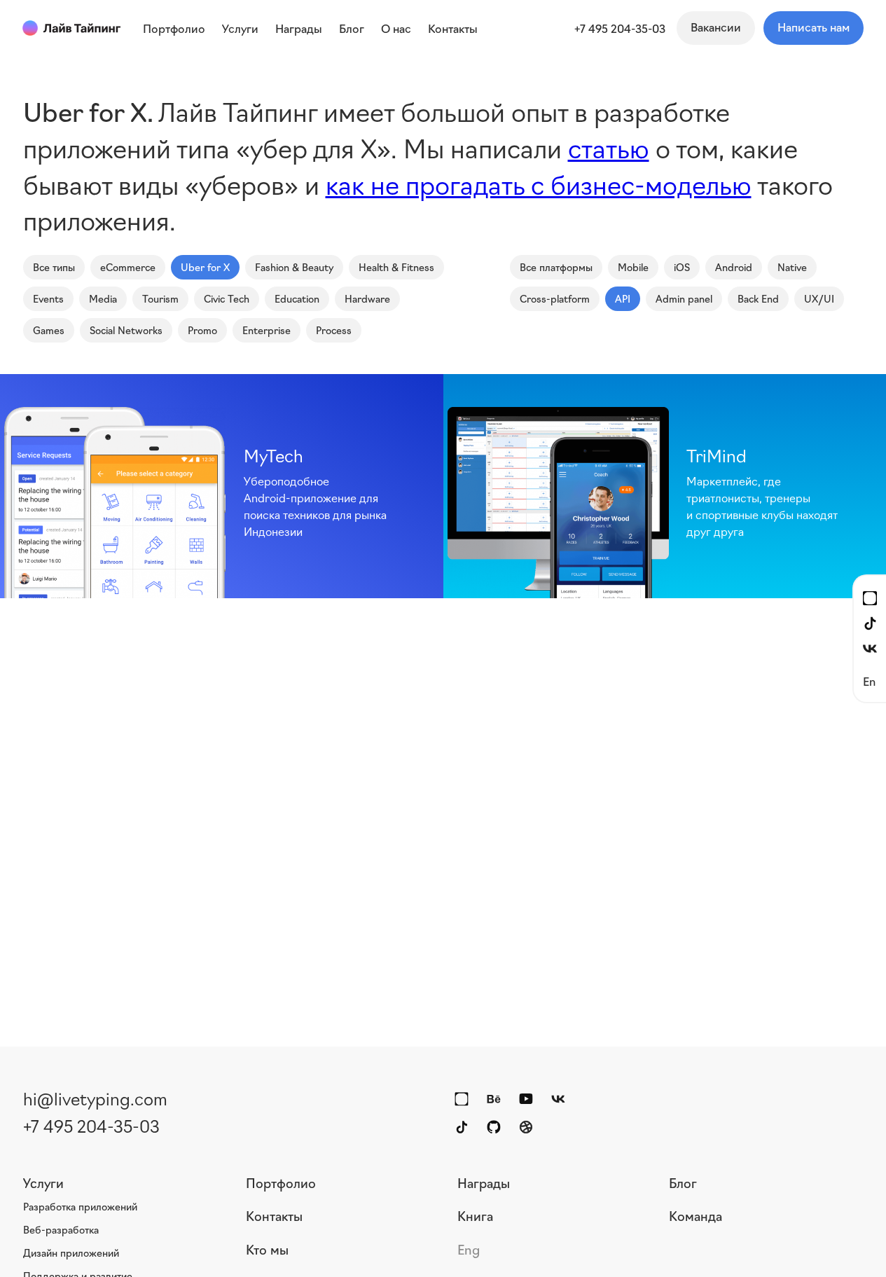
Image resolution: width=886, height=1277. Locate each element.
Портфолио (281, 1182)
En (869, 680)
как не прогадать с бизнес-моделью (539, 183)
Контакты (274, 1215)
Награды (483, 1182)
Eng (468, 1249)
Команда (695, 1215)
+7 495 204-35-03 (619, 28)
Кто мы (267, 1249)
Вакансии (716, 26)
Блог (683, 1182)
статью (608, 147)
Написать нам (813, 26)
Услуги (43, 1182)
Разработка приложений (80, 1206)
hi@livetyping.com (95, 1098)
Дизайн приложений (71, 1252)
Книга (475, 1215)
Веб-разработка (61, 1229)
